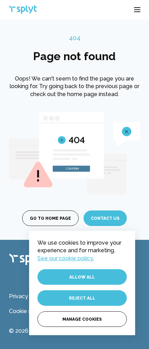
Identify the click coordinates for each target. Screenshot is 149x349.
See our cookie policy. (65, 258)
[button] (137, 9)
